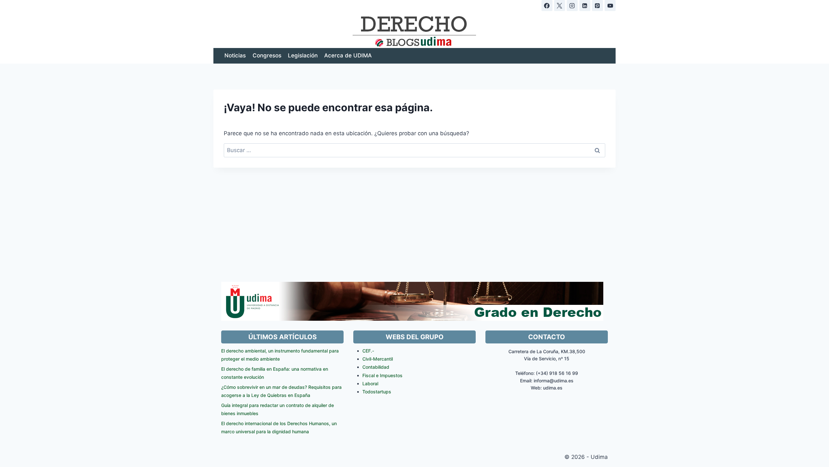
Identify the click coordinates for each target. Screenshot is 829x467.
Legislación (303, 55)
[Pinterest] (597, 5)
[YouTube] (610, 5)
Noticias (235, 55)
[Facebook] (546, 5)
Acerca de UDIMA (348, 55)
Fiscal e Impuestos (382, 375)
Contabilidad (375, 367)
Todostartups (376, 391)
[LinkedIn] (584, 5)
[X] (559, 5)
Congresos (267, 55)
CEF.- (368, 350)
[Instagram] (572, 5)
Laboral (370, 383)
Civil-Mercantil (377, 359)
